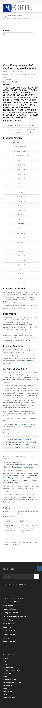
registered (25, 514)
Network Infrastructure (12, 682)
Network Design (8, 620)
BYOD (5, 658)
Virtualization (7, 627)
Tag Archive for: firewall (13, 15)
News (5, 688)
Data (5, 676)
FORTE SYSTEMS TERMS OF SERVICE (15, 585)
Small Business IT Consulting (12, 602)
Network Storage (9, 623)
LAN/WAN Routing (9, 634)
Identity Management (10, 613)
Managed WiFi (8, 605)
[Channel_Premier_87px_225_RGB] (18, 47)
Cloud (5, 664)
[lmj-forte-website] (17, 7)
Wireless (6, 694)
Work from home (9, 697)
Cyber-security (9, 673)
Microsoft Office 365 (10, 609)
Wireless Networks (9, 631)
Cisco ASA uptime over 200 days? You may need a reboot (19, 67)
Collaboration (8, 667)
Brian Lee (22, 71)
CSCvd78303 (9, 525)
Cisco (14, 71)
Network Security (9, 642)
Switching (6, 638)
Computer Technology (11, 670)
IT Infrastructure (9, 679)
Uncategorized (9, 691)
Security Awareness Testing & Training (16, 616)
